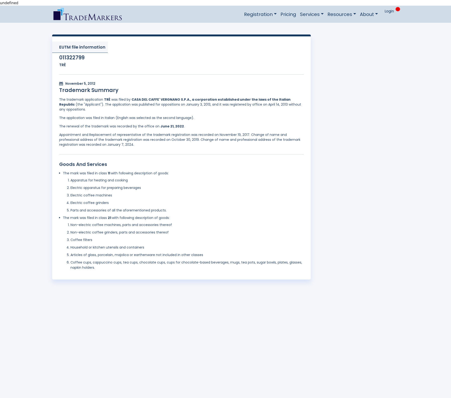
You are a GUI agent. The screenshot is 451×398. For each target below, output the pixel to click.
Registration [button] (258, 14)
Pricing (288, 14)
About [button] (367, 14)
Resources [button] (339, 14)
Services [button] (310, 14)
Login (389, 11)
